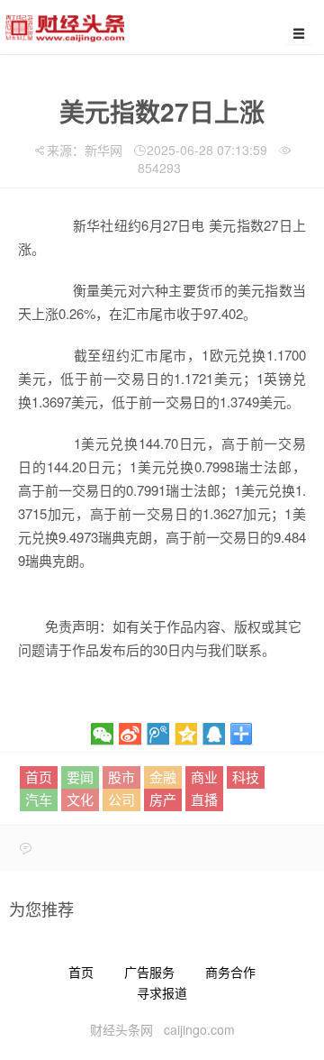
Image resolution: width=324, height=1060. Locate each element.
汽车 (38, 799)
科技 (245, 776)
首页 (38, 776)
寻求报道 (162, 992)
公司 (121, 799)
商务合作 (230, 972)
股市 (121, 776)
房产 (162, 799)
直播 (204, 799)
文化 (80, 799)
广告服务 (149, 972)
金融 (162, 776)
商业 (204, 776)
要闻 (80, 776)
